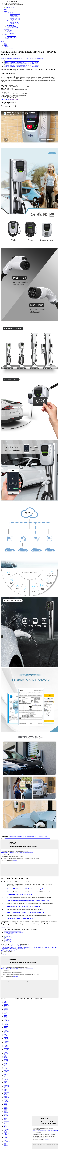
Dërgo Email (4, 954)
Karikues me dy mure (15, 18)
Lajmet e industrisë (11, 36)
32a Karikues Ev (12, 948)
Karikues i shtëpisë (14, 16)
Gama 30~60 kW (14, 22)
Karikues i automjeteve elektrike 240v (41, 947)
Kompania (6, 29)
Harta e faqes (14, 946)
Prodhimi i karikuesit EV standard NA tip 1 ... (21, 918)
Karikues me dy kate (15, 19)
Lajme (5, 34)
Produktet (6, 11)
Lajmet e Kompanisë (12, 37)
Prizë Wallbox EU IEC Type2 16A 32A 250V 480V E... (24, 906)
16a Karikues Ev (21, 948)
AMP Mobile (21, 946)
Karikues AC (10, 12)
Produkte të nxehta (5, 946)
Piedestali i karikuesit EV (13, 27)
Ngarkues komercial (15, 14)
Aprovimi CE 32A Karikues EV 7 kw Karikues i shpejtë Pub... (26, 889)
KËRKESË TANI (5, 927)
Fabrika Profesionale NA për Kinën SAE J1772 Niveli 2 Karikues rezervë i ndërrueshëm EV (27, 838)
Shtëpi (5, 9)
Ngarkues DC (10, 20)
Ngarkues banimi (14, 15)
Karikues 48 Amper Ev (6, 947)
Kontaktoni (6, 38)
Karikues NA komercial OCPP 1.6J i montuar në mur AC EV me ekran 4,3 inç (28, 836)
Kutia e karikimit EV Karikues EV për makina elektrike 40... (26, 912)
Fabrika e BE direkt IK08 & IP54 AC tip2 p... (21, 894)
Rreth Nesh (9, 30)
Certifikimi (9, 31)
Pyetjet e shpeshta (11, 33)
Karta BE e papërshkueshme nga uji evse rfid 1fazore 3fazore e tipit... (28, 900)
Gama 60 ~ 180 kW (15, 23)
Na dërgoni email (5, 99)
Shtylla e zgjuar (10, 25)
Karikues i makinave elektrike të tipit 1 (21, 947)
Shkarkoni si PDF (13, 99)
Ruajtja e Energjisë (11, 26)
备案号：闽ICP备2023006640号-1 (9, 950)
